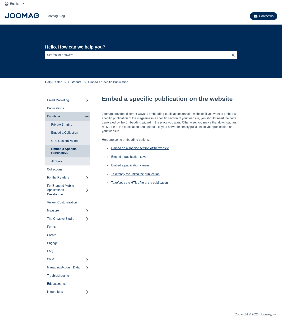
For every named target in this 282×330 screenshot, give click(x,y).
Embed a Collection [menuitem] (64, 132)
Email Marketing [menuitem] (58, 100)
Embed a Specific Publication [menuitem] (64, 151)
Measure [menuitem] (53, 210)
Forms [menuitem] (51, 226)
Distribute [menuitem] (53, 116)
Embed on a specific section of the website (140, 148)
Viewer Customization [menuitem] (62, 202)
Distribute (74, 82)
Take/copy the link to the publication (135, 174)
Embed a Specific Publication (108, 82)
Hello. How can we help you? (75, 46)
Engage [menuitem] (52, 243)
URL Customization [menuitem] (64, 140)
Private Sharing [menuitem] (61, 124)
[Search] (233, 55)
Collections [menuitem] (54, 169)
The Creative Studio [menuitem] (60, 218)
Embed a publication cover (129, 156)
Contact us (266, 16)
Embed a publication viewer (130, 165)
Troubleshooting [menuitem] (58, 275)
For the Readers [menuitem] (58, 177)
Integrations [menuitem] (55, 291)
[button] (87, 101)
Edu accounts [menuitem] (56, 283)
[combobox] (137, 55)
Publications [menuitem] (55, 108)
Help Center (53, 82)
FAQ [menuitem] (50, 251)
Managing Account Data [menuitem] (63, 267)
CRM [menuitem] (50, 259)
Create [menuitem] (51, 235)
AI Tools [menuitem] (56, 161)
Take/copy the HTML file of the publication (139, 182)
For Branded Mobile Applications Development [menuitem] (60, 190)
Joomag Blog (56, 16)
